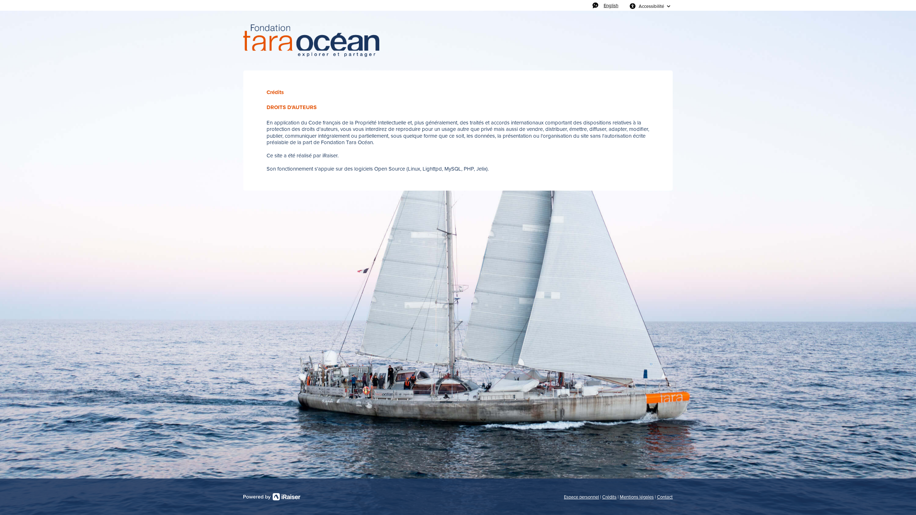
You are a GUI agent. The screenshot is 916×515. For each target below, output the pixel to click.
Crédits (609, 497)
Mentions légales (637, 497)
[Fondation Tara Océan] (311, 40)
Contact (665, 497)
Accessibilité (651, 6)
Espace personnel (581, 497)
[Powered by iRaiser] (272, 497)
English (611, 5)
